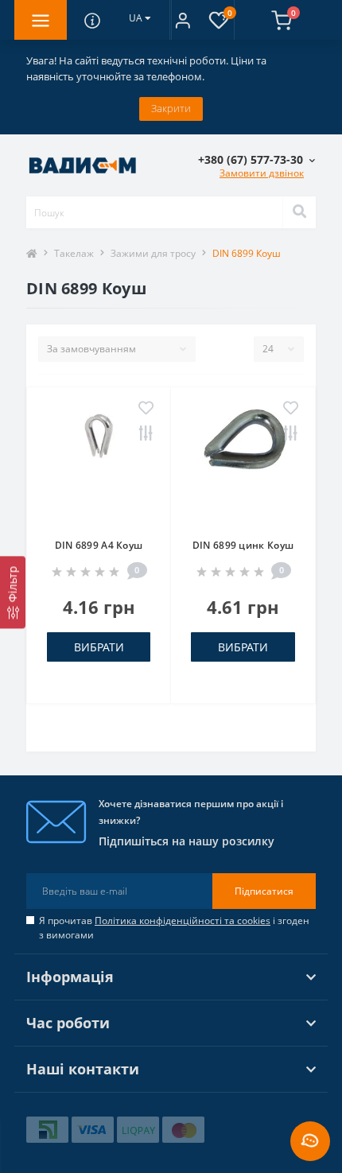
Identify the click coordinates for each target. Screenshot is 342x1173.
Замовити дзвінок (262, 173)
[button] (182, 20)
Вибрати (99, 646)
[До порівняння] (146, 434)
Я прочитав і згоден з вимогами (174, 928)
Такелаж (74, 253)
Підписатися (264, 891)
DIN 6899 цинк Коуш (242, 545)
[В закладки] (146, 408)
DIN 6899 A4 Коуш (99, 545)
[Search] (299, 212)
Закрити (171, 108)
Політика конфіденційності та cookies (182, 920)
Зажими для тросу (153, 253)
